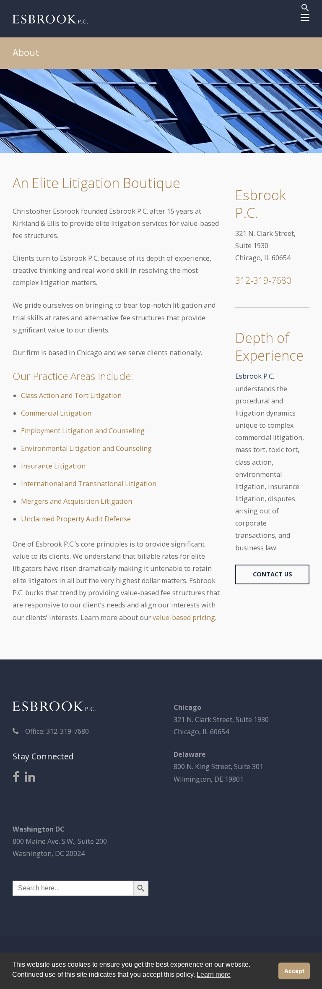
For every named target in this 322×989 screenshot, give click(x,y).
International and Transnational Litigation (88, 483)
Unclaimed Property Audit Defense (76, 518)
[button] (305, 9)
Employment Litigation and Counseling (83, 430)
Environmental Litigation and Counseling (86, 448)
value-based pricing (184, 617)
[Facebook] (16, 777)
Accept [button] (294, 971)
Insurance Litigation (53, 466)
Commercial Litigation (56, 413)
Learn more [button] (214, 974)
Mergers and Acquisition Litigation (76, 501)
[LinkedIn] (30, 777)
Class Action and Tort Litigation (71, 395)
